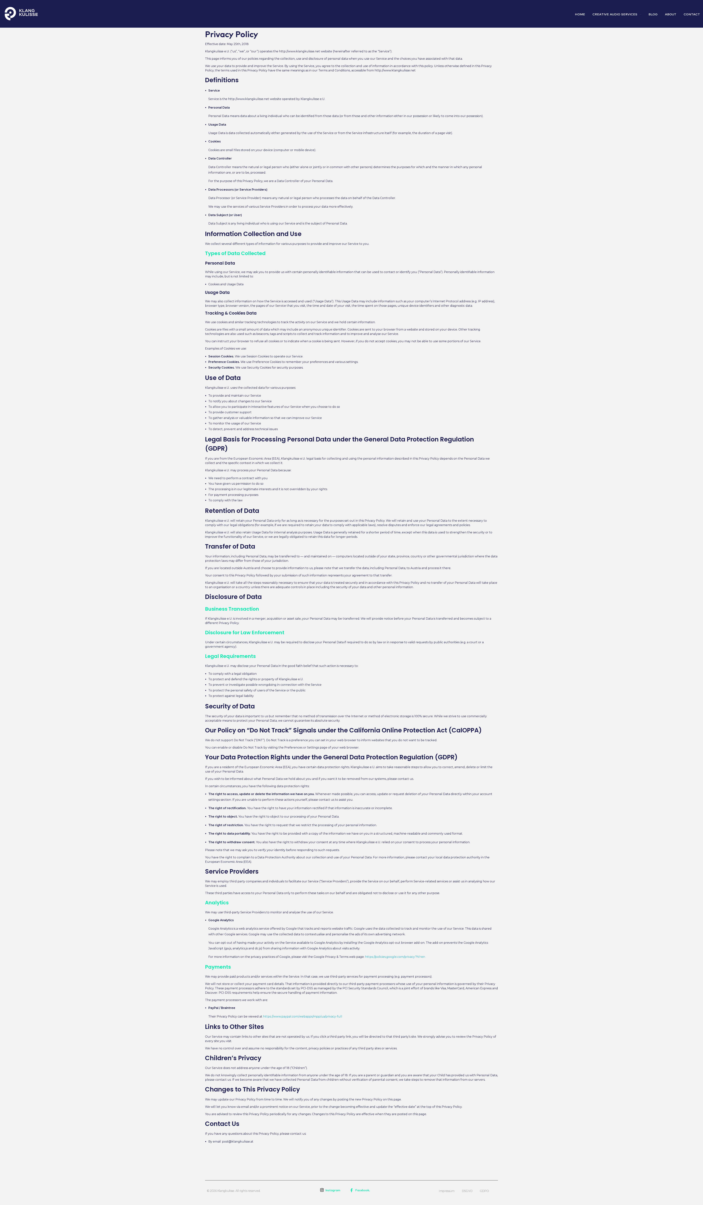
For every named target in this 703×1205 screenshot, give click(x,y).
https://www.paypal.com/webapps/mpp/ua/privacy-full (302, 1016)
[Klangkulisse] (21, 13)
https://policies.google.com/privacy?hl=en (395, 957)
